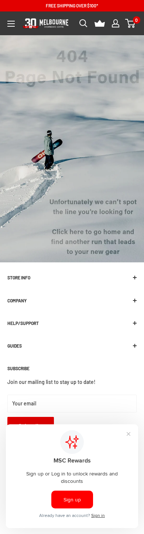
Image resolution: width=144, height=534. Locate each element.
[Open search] (83, 23)
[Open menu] (11, 24)
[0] (130, 23)
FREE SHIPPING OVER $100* (72, 5)
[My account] (115, 23)
